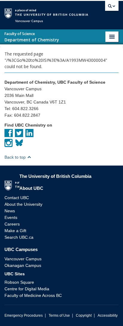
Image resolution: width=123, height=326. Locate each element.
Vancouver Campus (22, 258)
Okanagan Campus (22, 265)
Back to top (15, 157)
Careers (12, 224)
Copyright (84, 315)
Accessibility (108, 315)
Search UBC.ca (18, 237)
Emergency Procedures (23, 315)
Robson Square (19, 282)
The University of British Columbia (95, 12)
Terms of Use (59, 315)
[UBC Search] (112, 7)
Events (10, 217)
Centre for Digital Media (26, 288)
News (9, 210)
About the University (23, 204)
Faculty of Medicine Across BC (33, 295)
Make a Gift (15, 230)
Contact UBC (16, 197)
